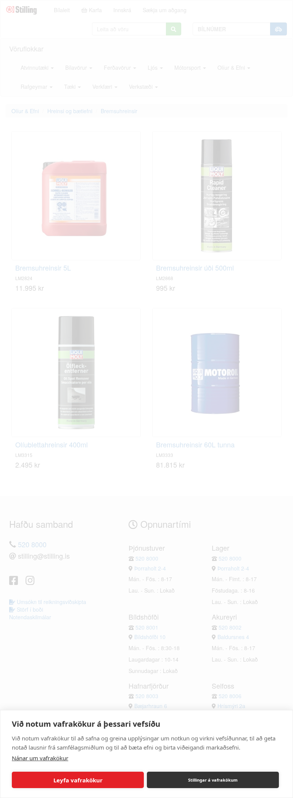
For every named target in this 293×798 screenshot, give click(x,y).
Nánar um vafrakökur (40, 758)
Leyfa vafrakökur (78, 780)
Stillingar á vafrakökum (213, 780)
